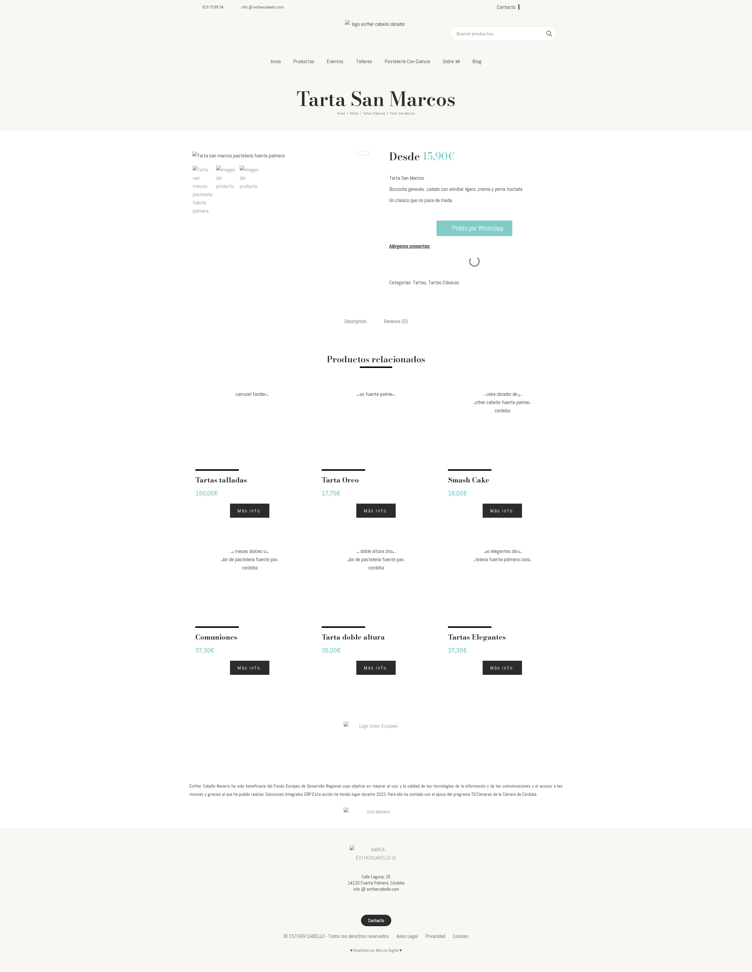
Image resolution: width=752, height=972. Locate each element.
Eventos (335, 61)
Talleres (364, 61)
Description (355, 321)
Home (341, 113)
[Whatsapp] (555, 7)
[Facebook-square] (526, 7)
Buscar (549, 34)
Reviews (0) (396, 321)
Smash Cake (468, 480)
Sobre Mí (451, 61)
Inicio (276, 61)
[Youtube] (546, 7)
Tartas (354, 113)
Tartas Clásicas (374, 113)
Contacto (506, 7)
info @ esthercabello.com (376, 889)
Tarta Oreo (340, 480)
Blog (476, 61)
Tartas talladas (221, 480)
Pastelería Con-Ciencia (407, 61)
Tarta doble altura (353, 637)
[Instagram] (536, 7)
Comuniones (216, 637)
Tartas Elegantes (477, 637)
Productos (303, 61)
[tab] (355, 321)
